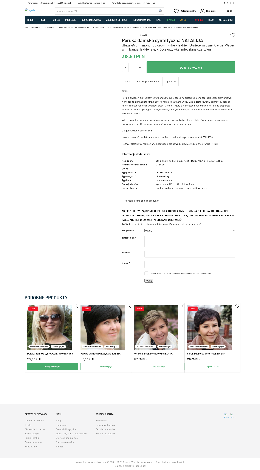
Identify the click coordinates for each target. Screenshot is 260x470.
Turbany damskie (142, 20)
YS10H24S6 (162, 160)
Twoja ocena (128, 230)
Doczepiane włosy (91, 20)
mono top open (164, 180)
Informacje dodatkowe (147, 81)
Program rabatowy (105, 424)
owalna (159, 187)
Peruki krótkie (32, 437)
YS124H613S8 (175, 160)
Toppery (55, 20)
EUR (232, 3)
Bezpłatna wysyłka (105, 429)
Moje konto (101, 420)
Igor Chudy (140, 465)
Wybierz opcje (106, 366)
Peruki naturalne (33, 442)
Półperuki (70, 20)
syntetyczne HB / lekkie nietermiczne (175, 184)
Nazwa (126, 252)
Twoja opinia (129, 237)
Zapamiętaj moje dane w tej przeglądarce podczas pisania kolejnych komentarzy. (180, 273)
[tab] (127, 81)
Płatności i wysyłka (66, 429)
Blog (211, 20)
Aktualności (226, 20)
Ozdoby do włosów (34, 420)
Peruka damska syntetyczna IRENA (206, 353)
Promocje (198, 20)
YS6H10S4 (219, 160)
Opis (127, 81)
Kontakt (60, 446)
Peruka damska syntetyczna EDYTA (153, 353)
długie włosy (162, 176)
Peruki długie (32, 433)
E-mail (126, 263)
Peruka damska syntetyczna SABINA (100, 353)
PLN (226, 3)
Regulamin (61, 424)
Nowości (170, 20)
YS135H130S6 (190, 160)
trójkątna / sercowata (175, 187)
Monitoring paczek (105, 433)
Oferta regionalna (65, 442)
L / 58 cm (160, 164)
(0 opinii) (143, 35)
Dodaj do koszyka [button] (52, 366)
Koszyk (227, 11)
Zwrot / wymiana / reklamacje (71, 433)
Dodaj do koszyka (191, 67)
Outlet (183, 20)
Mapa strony (31, 446)
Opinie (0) (170, 81)
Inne (158, 20)
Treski (42, 20)
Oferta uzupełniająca (67, 437)
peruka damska (164, 172)
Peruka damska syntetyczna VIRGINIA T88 (50, 353)
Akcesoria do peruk (116, 20)
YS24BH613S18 (205, 160)
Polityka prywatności (173, 462)
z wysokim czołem (197, 187)
